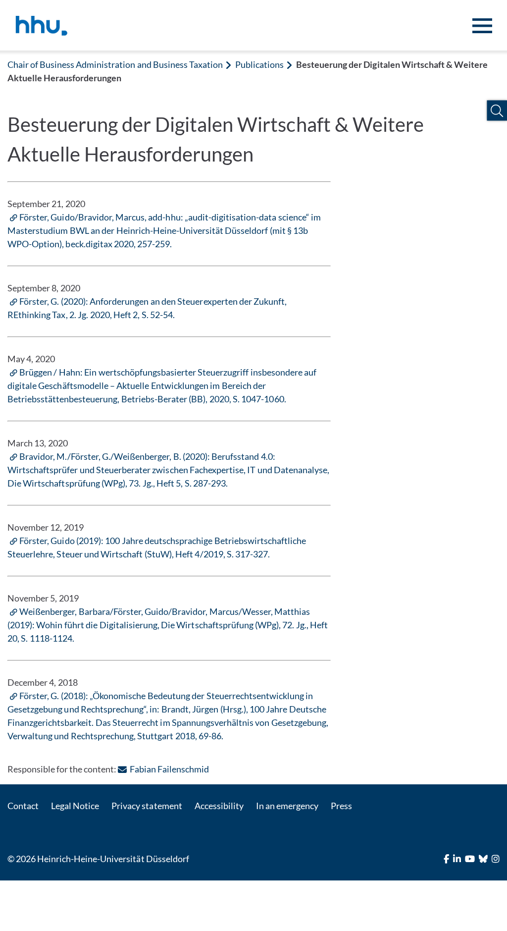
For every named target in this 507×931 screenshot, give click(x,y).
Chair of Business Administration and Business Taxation (115, 64)
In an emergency (287, 805)
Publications (259, 64)
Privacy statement (146, 805)
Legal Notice (75, 805)
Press (341, 805)
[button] (497, 111)
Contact (23, 805)
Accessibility (219, 805)
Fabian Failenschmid (169, 769)
